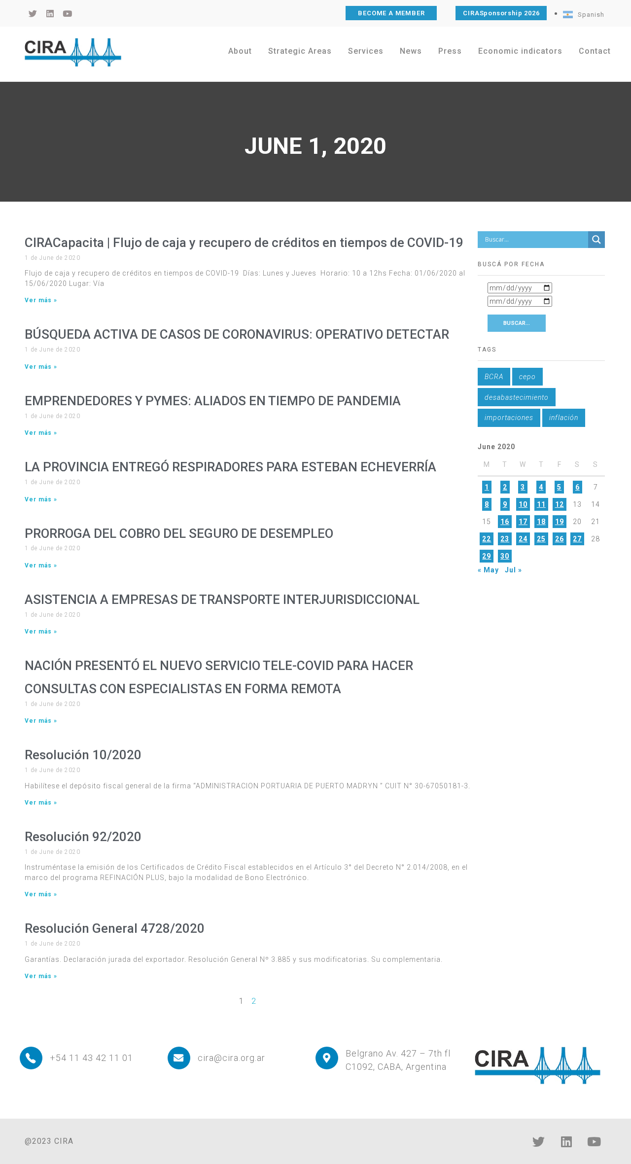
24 (523, 539)
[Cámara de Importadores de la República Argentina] (73, 52)
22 (486, 539)
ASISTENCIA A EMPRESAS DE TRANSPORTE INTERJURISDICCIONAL (222, 599)
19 (559, 522)
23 (504, 539)
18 (541, 522)
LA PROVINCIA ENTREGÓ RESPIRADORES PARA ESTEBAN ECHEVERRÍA (230, 466)
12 (559, 504)
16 (504, 522)
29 (486, 556)
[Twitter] (538, 1141)
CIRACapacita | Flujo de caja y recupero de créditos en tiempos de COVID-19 (244, 242)
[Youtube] (594, 1141)
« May (488, 570)
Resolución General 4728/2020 (115, 928)
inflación (563, 418)
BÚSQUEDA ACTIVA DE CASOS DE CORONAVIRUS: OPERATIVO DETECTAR (237, 334)
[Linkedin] (566, 1141)
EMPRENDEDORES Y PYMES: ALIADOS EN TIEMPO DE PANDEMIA (213, 400)
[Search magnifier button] (596, 239)
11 (541, 504)
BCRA (494, 377)
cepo (527, 377)
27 (577, 539)
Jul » (513, 570)
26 (559, 539)
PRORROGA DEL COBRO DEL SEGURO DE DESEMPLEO (179, 533)
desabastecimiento (517, 397)
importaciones (509, 418)
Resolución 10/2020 (83, 754)
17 (523, 522)
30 (504, 556)
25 (541, 539)
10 (523, 504)
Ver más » (41, 300)
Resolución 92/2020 (83, 836)
